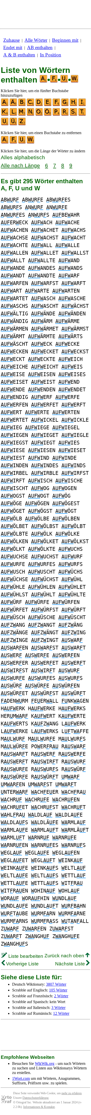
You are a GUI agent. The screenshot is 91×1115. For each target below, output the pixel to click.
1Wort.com (21, 1078)
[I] (82, 105)
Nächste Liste (70, 963)
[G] (65, 105)
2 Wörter (61, 996)
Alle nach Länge (20, 165)
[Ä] (13, 105)
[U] (5, 124)
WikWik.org (44, 1063)
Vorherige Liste (22, 963)
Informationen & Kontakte (39, 1107)
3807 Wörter (56, 984)
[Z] (22, 124)
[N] (31, 114)
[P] (56, 114)
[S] (74, 114)
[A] (5, 105)
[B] (22, 105)
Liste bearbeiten (25, 956)
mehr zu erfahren (71, 1093)
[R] (65, 114)
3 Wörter (58, 1007)
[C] (31, 105)
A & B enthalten (19, 54)
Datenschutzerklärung (35, 1098)
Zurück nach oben (64, 955)
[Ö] (48, 114)
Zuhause (11, 40)
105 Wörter (58, 990)
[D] (39, 105)
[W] (31, 142)
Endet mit (12, 47)
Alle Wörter (36, 40)
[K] (5, 114)
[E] (48, 105)
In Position (50, 54)
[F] (56, 105)
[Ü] (13, 124)
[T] (82, 114)
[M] (22, 114)
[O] (39, 114)
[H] (74, 105)
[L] (13, 114)
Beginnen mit (65, 40)
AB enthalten (40, 47)
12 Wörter (61, 1013)
